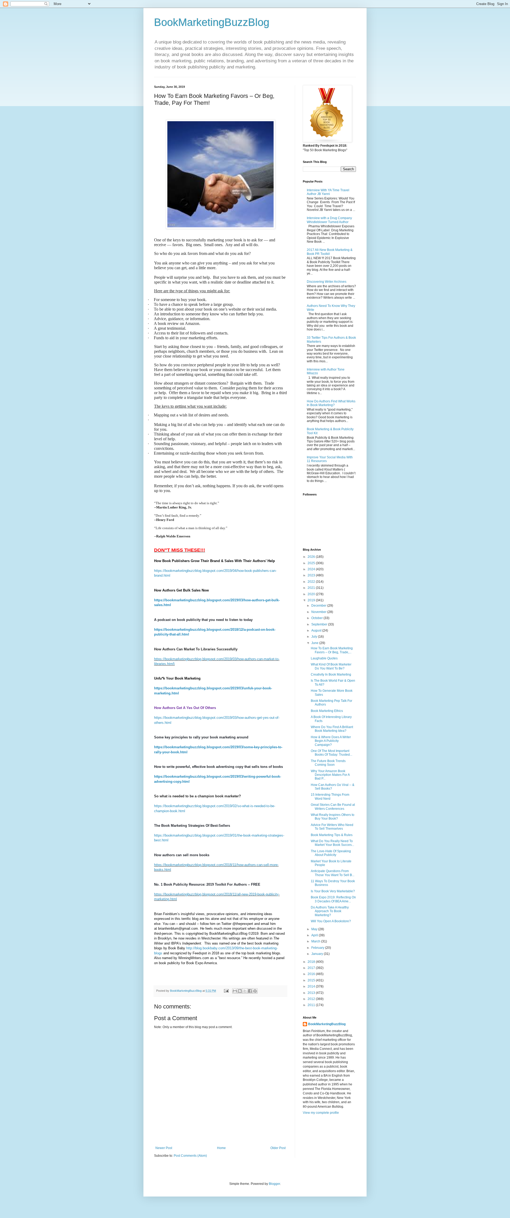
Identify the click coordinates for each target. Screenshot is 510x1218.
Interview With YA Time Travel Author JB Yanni (328, 192)
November (319, 612)
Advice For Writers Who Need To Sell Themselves (332, 826)
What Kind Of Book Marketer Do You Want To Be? (331, 666)
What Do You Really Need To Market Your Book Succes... (332, 843)
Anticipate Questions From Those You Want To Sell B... (332, 873)
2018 (312, 962)
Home (221, 1148)
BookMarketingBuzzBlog (211, 22)
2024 (312, 569)
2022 (312, 582)
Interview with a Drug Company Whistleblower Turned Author (329, 220)
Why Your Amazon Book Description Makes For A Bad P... (330, 775)
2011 (312, 1005)
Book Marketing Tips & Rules (331, 835)
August (316, 630)
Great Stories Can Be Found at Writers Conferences (333, 806)
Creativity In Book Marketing (331, 674)
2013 (312, 993)
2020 (312, 594)
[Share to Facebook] (250, 991)
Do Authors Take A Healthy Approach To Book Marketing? (330, 911)
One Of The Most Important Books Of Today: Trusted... (331, 752)
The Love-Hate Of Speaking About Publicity (331, 853)
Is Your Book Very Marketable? (333, 891)
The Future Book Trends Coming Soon (328, 763)
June (315, 643)
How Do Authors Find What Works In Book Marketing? (331, 403)
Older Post (278, 1148)
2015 (312, 980)
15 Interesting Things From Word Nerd (330, 796)
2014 (312, 986)
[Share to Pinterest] (255, 991)
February (318, 948)
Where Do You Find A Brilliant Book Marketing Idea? (332, 729)
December (319, 605)
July (314, 636)
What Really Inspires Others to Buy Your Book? (332, 816)
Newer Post (163, 1148)
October (317, 618)
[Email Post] (226, 990)
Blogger (274, 1184)
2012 (312, 999)
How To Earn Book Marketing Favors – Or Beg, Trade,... (332, 650)
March (316, 941)
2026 (312, 557)
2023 (312, 575)
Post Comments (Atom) (190, 1156)
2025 (312, 563)
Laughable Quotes (324, 658)
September (319, 624)
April (315, 935)
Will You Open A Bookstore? (331, 921)
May (314, 929)
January (317, 954)
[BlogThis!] (240, 991)
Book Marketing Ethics (327, 711)
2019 (312, 600)
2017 (312, 968)
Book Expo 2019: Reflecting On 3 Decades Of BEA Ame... (333, 899)
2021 (312, 588)
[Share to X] (245, 991)
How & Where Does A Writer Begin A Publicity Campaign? (331, 741)
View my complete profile (321, 1113)
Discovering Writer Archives (326, 282)
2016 (312, 974)
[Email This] (234, 991)
